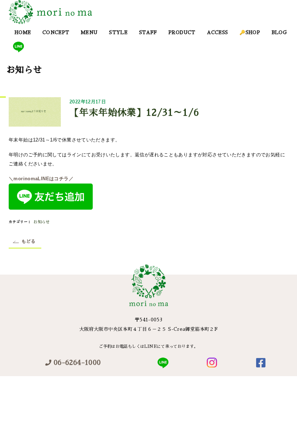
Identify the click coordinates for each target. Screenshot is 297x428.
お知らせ (41, 222)
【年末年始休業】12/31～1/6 (134, 112)
